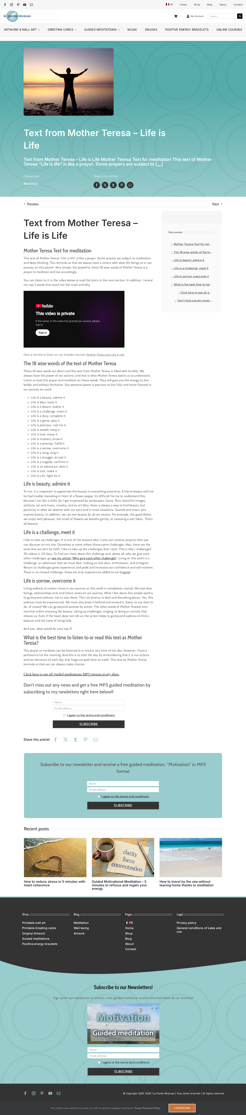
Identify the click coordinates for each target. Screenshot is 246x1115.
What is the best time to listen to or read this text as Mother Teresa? (194, 284)
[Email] (130, 185)
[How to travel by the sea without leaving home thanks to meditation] (191, 857)
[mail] (31, 4)
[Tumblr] (113, 185)
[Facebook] (97, 185)
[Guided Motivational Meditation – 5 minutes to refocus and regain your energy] (123, 857)
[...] (159, 164)
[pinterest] (18, 4)
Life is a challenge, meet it (191, 268)
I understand (182, 1108)
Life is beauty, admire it (189, 260)
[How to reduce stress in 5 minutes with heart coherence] (55, 857)
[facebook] (5, 4)
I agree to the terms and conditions (91, 715)
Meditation (31, 183)
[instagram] (11, 4)
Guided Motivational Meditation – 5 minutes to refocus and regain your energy (119, 885)
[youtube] (24, 4)
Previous (33, 204)
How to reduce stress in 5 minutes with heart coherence (54, 883)
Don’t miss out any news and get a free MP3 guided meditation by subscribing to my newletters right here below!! (196, 300)
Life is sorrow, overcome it (191, 276)
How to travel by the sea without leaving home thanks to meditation (187, 883)
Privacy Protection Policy (147, 1108)
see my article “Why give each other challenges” (84, 558)
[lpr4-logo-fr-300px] (17, 12)
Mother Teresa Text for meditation (194, 244)
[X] (105, 185)
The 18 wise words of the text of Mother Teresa (194, 252)
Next (215, 204)
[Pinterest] (122, 185)
